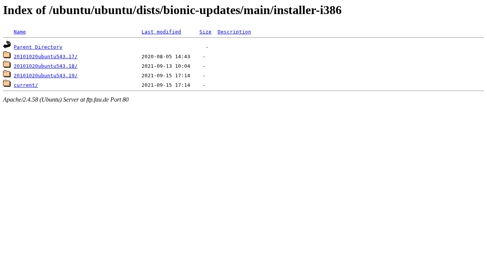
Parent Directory (38, 47)
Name (20, 32)
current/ (26, 85)
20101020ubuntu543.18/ (46, 66)
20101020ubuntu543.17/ (46, 56)
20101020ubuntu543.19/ (46, 75)
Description (234, 32)
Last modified (161, 32)
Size (205, 32)
